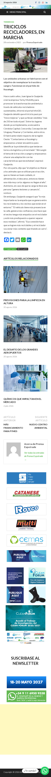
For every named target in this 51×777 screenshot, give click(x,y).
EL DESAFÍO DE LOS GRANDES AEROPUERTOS (21, 351)
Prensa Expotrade (34, 42)
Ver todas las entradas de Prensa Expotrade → (34, 456)
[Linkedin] (46, 2)
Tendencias (9, 22)
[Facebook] (36, 2)
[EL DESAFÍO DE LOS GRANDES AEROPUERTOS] (25, 330)
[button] (45, 771)
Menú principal (18, 12)
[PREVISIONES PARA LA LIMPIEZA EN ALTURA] (25, 280)
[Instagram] (39, 2)
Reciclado (22, 249)
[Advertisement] (25, 729)
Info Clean (24, 772)
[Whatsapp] (42, 2)
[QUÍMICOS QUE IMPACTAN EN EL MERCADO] (25, 379)
